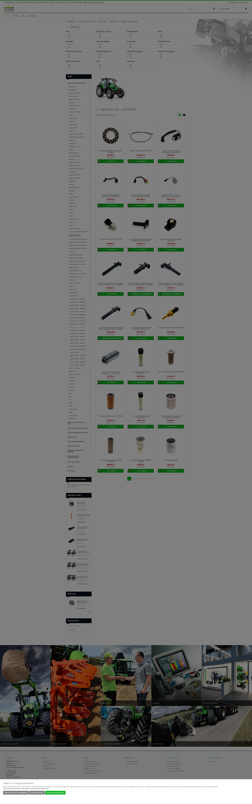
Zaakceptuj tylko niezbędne (16, 792)
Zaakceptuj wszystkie (55, 792)
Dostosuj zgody (37, 792)
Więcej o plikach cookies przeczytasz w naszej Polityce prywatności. (26, 788)
